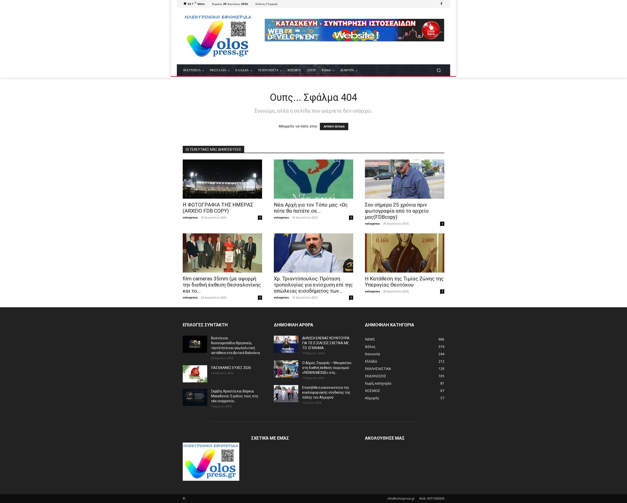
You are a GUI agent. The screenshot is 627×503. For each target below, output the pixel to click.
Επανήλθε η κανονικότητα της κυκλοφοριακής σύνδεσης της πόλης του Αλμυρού (326, 392)
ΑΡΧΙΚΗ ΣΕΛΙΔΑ (334, 126)
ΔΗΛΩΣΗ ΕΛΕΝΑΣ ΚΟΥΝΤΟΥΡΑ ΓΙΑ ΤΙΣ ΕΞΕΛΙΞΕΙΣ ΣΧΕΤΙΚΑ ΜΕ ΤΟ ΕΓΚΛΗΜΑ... (326, 343)
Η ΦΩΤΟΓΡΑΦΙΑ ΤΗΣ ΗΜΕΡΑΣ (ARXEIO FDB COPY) (218, 208)
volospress (190, 217)
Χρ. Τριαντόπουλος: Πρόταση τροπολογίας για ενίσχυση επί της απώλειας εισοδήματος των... (313, 285)
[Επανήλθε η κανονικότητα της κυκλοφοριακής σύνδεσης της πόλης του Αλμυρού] (286, 393)
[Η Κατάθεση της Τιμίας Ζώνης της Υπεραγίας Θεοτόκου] (404, 253)
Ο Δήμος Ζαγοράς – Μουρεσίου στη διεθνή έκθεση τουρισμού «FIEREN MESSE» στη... (326, 368)
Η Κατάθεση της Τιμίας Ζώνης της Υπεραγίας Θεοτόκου (404, 282)
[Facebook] (441, 4)
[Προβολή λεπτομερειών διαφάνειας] (354, 30)
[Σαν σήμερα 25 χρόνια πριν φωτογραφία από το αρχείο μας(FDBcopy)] (404, 179)
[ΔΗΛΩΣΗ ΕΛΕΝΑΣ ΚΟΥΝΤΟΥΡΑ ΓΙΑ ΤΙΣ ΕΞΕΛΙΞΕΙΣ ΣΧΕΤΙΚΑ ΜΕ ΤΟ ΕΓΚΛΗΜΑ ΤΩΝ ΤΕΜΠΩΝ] (286, 344)
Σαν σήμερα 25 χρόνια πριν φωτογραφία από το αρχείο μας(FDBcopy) (397, 211)
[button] (438, 70)
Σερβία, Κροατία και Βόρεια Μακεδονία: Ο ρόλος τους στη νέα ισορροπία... (234, 396)
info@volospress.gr (401, 498)
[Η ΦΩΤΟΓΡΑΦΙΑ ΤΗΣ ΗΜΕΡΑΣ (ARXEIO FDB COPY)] (222, 179)
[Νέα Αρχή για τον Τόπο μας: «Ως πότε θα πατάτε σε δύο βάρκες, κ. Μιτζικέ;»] (313, 179)
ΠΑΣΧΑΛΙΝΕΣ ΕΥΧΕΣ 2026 (231, 368)
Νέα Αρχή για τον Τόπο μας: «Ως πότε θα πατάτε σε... (311, 208)
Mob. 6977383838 (431, 498)
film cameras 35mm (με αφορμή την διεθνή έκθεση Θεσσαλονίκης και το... (222, 285)
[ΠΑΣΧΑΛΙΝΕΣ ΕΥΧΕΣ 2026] (195, 373)
